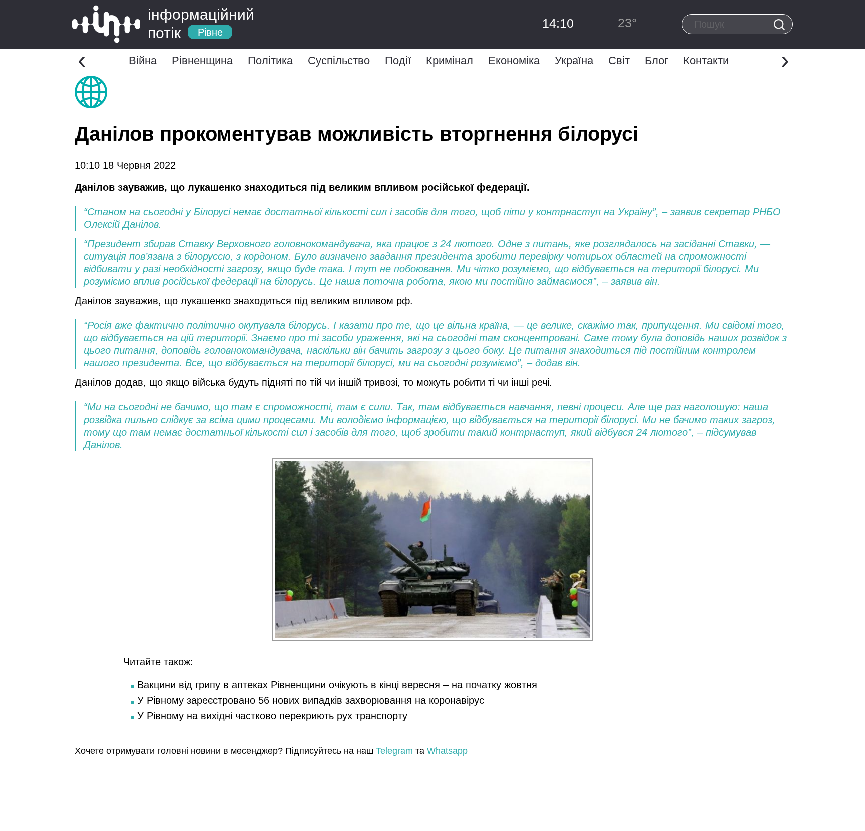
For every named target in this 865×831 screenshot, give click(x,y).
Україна (574, 60)
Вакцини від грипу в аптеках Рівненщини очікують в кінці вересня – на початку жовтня (337, 684)
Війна (143, 60)
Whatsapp (447, 751)
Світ (619, 60)
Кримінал (449, 60)
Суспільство (339, 60)
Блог (656, 60)
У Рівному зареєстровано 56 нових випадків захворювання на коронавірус (310, 700)
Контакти (706, 60)
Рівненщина (202, 60)
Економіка (514, 60)
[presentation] (82, 60)
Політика (270, 60)
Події (398, 60)
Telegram (394, 751)
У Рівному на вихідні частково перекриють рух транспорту (272, 715)
